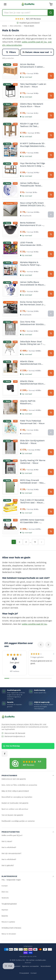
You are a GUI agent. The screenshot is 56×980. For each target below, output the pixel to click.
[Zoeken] (51, 13)
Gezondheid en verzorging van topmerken (17, 797)
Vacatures (5, 898)
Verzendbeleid (46, 966)
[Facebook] (5, 754)
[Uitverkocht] (51, 214)
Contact (5, 886)
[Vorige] (41, 645)
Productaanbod (9, 775)
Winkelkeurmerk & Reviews (11, 928)
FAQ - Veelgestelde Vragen (11, 880)
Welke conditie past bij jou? (12, 835)
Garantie (5, 916)
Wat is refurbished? (9, 847)
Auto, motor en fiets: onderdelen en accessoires (19, 785)
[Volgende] (48, 645)
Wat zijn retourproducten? (11, 853)
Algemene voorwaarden (30, 966)
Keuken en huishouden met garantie (15, 803)
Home (4, 26)
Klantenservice (9, 876)
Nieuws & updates (8, 922)
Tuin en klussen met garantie (12, 815)
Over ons (5, 892)
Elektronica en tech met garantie (14, 779)
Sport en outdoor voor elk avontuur (15, 809)
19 (35, 542)
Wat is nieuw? (7, 841)
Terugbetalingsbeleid (9, 904)
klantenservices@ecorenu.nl (15, 736)
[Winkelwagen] (51, 4)
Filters (12, 52)
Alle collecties (15, 26)
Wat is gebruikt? (8, 865)
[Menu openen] (5, 4)
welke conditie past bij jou (34, 42)
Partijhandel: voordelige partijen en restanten (18, 821)
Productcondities (11, 832)
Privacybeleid (24, 973)
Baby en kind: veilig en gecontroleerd (15, 791)
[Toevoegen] (51, 76)
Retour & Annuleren (9, 934)
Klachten (5, 910)
